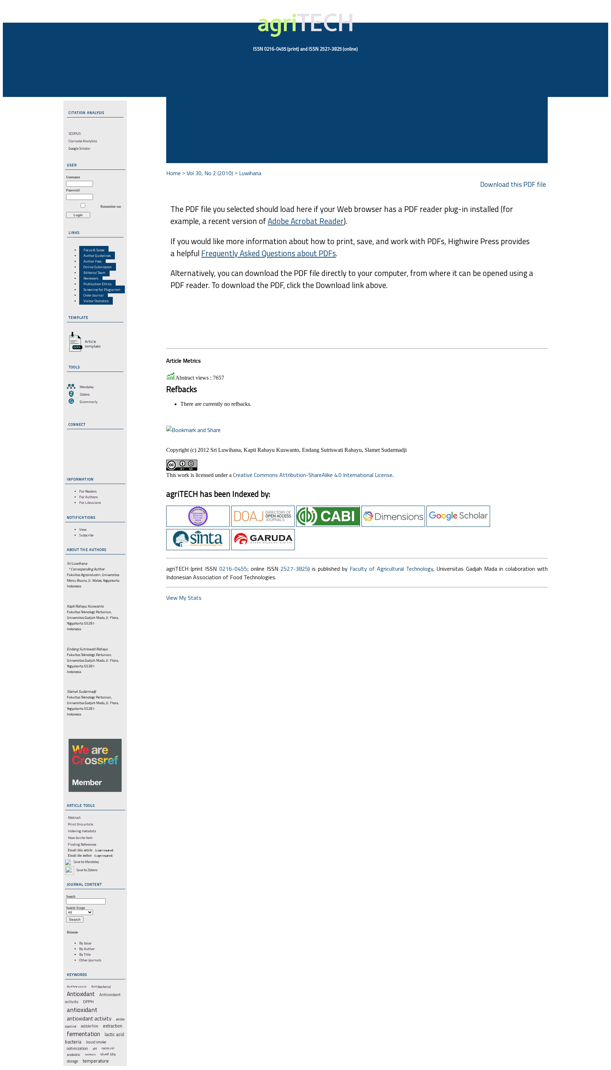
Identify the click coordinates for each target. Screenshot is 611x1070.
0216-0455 (233, 568)
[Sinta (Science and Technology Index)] (198, 548)
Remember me (110, 206)
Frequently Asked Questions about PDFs (268, 253)
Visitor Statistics (96, 301)
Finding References (82, 844)
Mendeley (87, 387)
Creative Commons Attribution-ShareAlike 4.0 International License (312, 475)
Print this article (80, 824)
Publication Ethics (97, 284)
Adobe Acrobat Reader (306, 221)
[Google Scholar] (458, 524)
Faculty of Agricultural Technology (391, 568)
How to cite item (80, 837)
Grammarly (89, 401)
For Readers (88, 491)
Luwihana (250, 173)
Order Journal (93, 295)
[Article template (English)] (82, 352)
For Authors (88, 497)
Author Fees (92, 261)
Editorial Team (94, 272)
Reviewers (90, 278)
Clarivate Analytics (83, 141)
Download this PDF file (513, 184)
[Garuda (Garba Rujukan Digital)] (263, 548)
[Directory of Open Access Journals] (263, 524)
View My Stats (184, 597)
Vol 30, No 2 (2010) (210, 173)
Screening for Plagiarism (102, 289)
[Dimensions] (393, 524)
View (83, 529)
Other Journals (90, 960)
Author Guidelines (97, 255)
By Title (85, 954)
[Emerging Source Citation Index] (198, 524)
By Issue (85, 943)
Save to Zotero (86, 870)
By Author (87, 948)
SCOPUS (75, 133)
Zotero (84, 394)
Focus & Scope (93, 250)
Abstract (74, 817)
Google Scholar (80, 148)
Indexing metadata (82, 831)
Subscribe (86, 535)
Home (173, 173)
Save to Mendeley (86, 861)
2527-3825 (294, 568)
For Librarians (90, 502)
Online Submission (97, 267)
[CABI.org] (328, 524)
